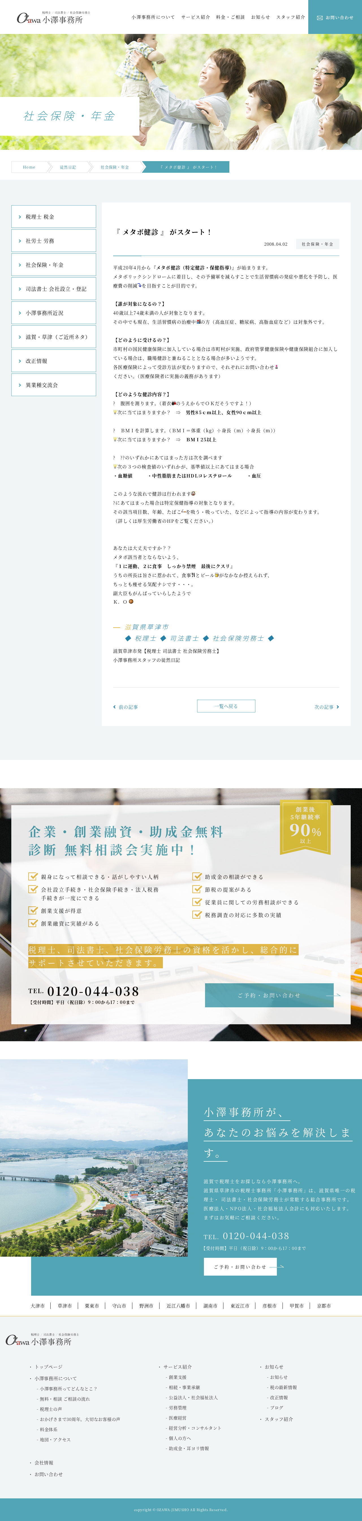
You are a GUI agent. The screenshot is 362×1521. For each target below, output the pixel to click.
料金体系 (49, 1429)
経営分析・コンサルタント (195, 1428)
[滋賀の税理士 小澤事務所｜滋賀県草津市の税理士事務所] (53, 21)
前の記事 (128, 707)
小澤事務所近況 (45, 312)
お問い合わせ (49, 1474)
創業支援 (178, 1377)
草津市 (65, 1305)
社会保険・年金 (115, 167)
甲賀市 (297, 1305)
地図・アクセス (55, 1439)
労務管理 (178, 1407)
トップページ (49, 1367)
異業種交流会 (42, 384)
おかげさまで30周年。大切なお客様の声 (80, 1419)
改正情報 (36, 360)
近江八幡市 (178, 1305)
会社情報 (44, 1462)
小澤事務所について (153, 17)
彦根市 (269, 1305)
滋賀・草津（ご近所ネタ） (58, 336)
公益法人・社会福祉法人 (193, 1397)
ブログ (276, 1407)
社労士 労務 (40, 240)
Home (29, 167)
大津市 (38, 1305)
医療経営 (178, 1418)
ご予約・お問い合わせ (269, 995)
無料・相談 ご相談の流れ (65, 1399)
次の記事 (324, 707)
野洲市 (146, 1305)
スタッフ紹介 (291, 17)
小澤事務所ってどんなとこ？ (69, 1389)
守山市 (119, 1305)
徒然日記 (68, 167)
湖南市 (210, 1305)
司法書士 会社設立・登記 (56, 288)
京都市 (324, 1305)
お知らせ (279, 1377)
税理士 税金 (40, 216)
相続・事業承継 (184, 1387)
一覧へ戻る (226, 706)
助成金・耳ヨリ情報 (189, 1448)
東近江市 (239, 1305)
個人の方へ (180, 1438)
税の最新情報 (283, 1387)
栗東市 (92, 1305)
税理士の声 (51, 1409)
